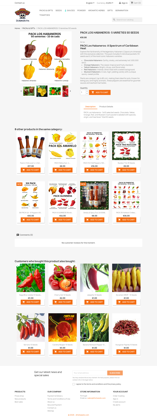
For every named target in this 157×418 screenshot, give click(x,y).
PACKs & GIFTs (46, 10)
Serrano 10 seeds (31, 345)
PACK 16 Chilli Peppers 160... (94, 163)
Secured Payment (54, 405)
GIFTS (110, 10)
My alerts (116, 405)
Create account (119, 402)
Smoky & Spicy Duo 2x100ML (94, 213)
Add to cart (99, 92)
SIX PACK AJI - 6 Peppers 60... (30, 213)
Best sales (19, 402)
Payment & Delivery (55, 396)
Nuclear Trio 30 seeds (126, 163)
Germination (121, 10)
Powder (81, 10)
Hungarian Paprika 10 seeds (126, 345)
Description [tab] (90, 106)
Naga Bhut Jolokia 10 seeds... (30, 295)
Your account (120, 391)
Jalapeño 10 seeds (94, 295)
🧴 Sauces (69, 10)
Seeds (59, 10)
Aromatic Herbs (96, 10)
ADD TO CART (30, 170)
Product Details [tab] (106, 106)
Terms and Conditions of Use (58, 399)
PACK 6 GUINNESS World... (62, 213)
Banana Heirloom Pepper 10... (94, 345)
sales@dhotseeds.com (96, 398)
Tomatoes (44, 15)
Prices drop (19, 396)
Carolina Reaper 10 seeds (63, 345)
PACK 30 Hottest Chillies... (126, 213)
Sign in (115, 399)
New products (20, 399)
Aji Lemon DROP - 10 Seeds (126, 295)
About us (51, 402)
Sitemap (50, 411)
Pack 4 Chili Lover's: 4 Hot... (30, 163)
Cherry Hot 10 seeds (62, 295)
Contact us (20, 3)
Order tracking (118, 396)
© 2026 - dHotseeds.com (78, 415)
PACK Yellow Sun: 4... (62, 163)
